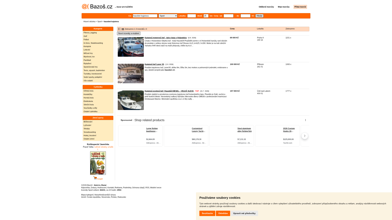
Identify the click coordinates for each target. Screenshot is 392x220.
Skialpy (87, 129)
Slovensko (105, 197)
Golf (85, 36)
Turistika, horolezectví (93, 74)
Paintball (87, 60)
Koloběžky (88, 94)
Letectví (87, 50)
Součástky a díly (90, 108)
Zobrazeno (290, 29)
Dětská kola (88, 91)
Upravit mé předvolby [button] (244, 213)
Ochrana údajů (138, 188)
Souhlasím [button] (207, 213)
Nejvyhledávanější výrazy (105, 195)
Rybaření (87, 63)
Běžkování (88, 122)
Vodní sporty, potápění (93, 77)
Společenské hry (91, 67)
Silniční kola (89, 105)
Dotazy (93, 188)
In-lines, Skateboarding (93, 43)
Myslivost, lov (89, 57)
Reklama (118, 188)
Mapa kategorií (87, 195)
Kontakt (110, 188)
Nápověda (85, 188)
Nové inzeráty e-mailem (128, 33)
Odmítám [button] (223, 213)
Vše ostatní (88, 81)
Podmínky (127, 188)
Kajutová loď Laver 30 (154, 64)
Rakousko (122, 197)
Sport (99, 21)
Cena (232, 29)
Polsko (114, 197)
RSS (147, 188)
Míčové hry (88, 53)
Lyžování (87, 125)
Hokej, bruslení (90, 135)
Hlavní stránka (89, 21)
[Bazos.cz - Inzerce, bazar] (97, 8)
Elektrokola (88, 101)
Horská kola (89, 98)
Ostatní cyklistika (90, 111)
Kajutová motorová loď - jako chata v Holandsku (166, 38)
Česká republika (93, 197)
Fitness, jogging (90, 33)
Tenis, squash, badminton (94, 70)
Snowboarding (90, 132)
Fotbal (86, 39)
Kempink (87, 46)
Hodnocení (102, 188)
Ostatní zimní (89, 139)
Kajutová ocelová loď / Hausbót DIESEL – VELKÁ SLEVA (169, 91)
